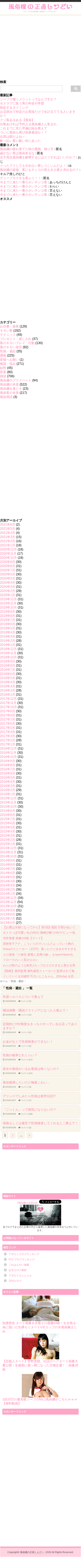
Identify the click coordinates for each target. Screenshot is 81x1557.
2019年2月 (7, 640)
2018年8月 (7, 665)
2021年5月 (7, 528)
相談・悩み (8, 363)
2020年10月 (8, 557)
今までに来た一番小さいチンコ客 (23, 182)
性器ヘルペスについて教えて (23, 996)
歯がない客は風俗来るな (17, 153)
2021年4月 (7, 532)
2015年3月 (7, 835)
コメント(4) (26, 1087)
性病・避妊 (8, 351)
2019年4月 (7, 632)
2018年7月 (7, 669)
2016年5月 (7, 777)
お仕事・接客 (9, 326)
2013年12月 (8, 897)
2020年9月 (7, 562)
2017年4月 (7, 732)
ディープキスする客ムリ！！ (20, 178)
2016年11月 (8, 752)
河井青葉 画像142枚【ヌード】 (23, 938)
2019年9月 (7, 611)
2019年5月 (7, 628)
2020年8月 (7, 566)
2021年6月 (7, 524)
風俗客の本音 (9, 392)
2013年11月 (8, 902)
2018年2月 (7, 690)
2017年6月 (7, 723)
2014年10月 (8, 856)
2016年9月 (7, 761)
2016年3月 (7, 785)
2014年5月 (7, 877)
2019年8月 (7, 615)
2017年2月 (7, 740)
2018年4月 (7, 682)
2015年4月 (7, 831)
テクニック (8, 334)
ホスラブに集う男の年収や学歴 (22, 103)
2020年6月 (7, 574)
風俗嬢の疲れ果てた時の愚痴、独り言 (26, 149)
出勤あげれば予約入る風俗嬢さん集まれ (28, 124)
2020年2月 (7, 591)
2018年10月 (8, 657)
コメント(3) (26, 1015)
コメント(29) (26, 1114)
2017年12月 (8, 698)
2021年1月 (7, 545)
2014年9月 (7, 860)
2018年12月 (8, 649)
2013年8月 (7, 914)
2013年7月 (7, 918)
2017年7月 (7, 719)
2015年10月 (8, 806)
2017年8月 (7, 715)
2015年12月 (8, 798)
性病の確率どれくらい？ (20, 1055)
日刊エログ (15, 1280)
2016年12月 (8, 748)
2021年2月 (7, 541)
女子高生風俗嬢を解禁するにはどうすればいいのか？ (37, 157)
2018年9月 (7, 661)
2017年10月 (8, 707)
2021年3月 (7, 537)
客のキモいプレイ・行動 (17, 343)
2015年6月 (7, 823)
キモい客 (6, 330)
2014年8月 (7, 864)
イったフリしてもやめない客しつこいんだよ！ (33, 165)
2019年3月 (7, 636)
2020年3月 (7, 586)
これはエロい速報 (19, 1264)
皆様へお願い (9, 359)
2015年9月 (7, 810)
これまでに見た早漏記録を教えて (23, 128)
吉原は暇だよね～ (12, 136)
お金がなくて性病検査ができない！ (28, 1041)
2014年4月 (7, 881)
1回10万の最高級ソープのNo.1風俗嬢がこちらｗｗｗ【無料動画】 (39, 1401)
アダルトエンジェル (20, 1275)
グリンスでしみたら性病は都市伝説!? (29, 1096)
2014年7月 (7, 868)
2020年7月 (7, 570)
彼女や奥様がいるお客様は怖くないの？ (31, 1069)
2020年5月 (7, 578)
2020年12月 (8, 549)
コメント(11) (26, 1059)
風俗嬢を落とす (11, 388)
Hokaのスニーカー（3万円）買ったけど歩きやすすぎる (39, 949)
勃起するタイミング (14, 107)
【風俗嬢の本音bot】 (27, 1202)
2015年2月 (7, 839)
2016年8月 (7, 765)
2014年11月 (8, 852)
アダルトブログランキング (24, 1254)
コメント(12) (26, 1073)
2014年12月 (8, 848)
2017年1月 (7, 744)
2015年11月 (8, 802)
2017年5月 (7, 727)
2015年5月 (7, 827)
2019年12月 (8, 599)
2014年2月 (7, 889)
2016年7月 (7, 769)
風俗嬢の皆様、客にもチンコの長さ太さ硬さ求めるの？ (39, 169)
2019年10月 (8, 607)
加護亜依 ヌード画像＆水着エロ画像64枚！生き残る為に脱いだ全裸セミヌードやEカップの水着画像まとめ (39, 1327)
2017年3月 (7, 736)
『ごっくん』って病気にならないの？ (29, 1109)
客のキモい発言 (11, 347)
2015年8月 (7, 815)
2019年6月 (7, 624)
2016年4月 (7, 781)
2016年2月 (7, 790)
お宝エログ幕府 (18, 1270)
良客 (3, 372)
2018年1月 (7, 694)
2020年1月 (7, 595)
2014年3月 (7, 885)
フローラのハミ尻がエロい (20, 959)
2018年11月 (8, 653)
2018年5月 (7, 678)
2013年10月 (8, 906)
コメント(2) (26, 1001)
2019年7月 (7, 620)
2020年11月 (8, 553)
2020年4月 (7, 582)
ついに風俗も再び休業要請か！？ (23, 132)
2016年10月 (8, 756)
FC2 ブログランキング (22, 1259)
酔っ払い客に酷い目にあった (20, 140)
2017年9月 (7, 711)
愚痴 (3, 355)
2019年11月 (8, 603)
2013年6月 (7, 922)
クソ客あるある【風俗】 (17, 120)
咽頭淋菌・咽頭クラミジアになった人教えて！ (36, 1010)
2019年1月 (7, 644)
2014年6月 (7, 873)
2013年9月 (7, 910)
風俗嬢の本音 (9, 384)
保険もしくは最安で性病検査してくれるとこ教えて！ (40, 1123)
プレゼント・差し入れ (15, 339)
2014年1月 (7, 893)
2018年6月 (7, 673)
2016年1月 (7, 794)
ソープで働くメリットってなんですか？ (28, 99)
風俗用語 (6, 397)
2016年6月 (7, 773)
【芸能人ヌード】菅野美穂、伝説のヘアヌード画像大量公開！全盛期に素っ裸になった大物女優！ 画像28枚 (40, 1365)
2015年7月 (7, 819)
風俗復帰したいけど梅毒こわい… (26, 1082)
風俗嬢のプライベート (15, 380)
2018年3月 (7, 686)
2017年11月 (8, 703)
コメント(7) (26, 1100)
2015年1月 (7, 844)
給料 (3, 368)
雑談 (3, 376)
